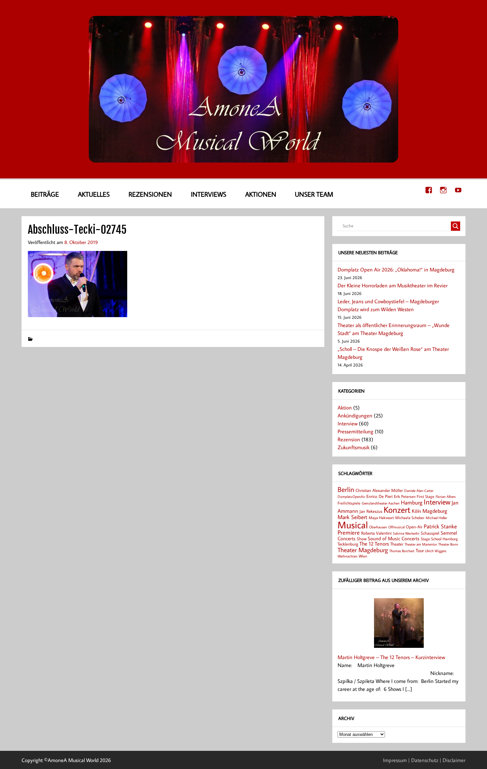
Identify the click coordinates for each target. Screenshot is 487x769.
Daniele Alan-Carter (418, 490)
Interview (347, 423)
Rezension (349, 439)
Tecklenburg (348, 544)
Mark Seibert (352, 517)
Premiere (349, 532)
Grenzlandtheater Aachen (381, 503)
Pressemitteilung (355, 431)
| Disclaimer (452, 760)
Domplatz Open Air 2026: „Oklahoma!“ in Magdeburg (396, 269)
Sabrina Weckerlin (406, 533)
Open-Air (414, 526)
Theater (396, 544)
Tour (420, 550)
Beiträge (45, 194)
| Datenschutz (423, 760)
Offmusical (396, 527)
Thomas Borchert (401, 550)
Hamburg (411, 502)
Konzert (397, 509)
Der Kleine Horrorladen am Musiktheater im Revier (393, 285)
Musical (353, 524)
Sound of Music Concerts (393, 538)
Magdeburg (434, 510)
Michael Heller (436, 517)
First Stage (425, 496)
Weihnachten (347, 555)
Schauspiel (430, 533)
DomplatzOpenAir (351, 496)
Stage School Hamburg (439, 538)
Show (361, 538)
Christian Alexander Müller (379, 490)
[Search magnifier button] (455, 226)
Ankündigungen (355, 415)
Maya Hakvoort (381, 517)
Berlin (346, 489)
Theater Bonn (448, 544)
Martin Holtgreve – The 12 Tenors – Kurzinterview (391, 657)
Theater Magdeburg (363, 550)
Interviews (208, 194)
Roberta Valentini (376, 533)
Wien (363, 555)
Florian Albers (446, 496)
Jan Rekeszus (370, 511)
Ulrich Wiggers (435, 551)
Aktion (345, 407)
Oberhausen (378, 526)
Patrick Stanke (440, 526)
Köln (416, 510)
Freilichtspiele (349, 503)
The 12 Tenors (374, 543)
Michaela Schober (409, 517)
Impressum (395, 760)
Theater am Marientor (421, 544)
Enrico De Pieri (379, 496)
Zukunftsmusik (353, 447)
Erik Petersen (404, 496)
